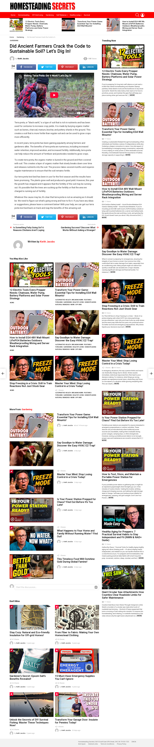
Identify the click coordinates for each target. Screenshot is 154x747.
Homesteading (23, 15)
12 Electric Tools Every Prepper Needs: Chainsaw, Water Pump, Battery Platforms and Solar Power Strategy (36, 25)
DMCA (134, 742)
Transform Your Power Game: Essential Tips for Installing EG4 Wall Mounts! (90, 23)
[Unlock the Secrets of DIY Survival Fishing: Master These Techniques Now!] (32, 704)
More (132, 95)
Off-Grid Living (37, 15)
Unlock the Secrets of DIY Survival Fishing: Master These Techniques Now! (29, 722)
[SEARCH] (137, 15)
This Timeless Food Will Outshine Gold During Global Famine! (76, 560)
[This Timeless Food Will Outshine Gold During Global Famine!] (31, 566)
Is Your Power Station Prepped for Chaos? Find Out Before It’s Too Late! (76, 502)
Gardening (50, 15)
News (12, 302)
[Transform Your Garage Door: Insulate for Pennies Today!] (77, 704)
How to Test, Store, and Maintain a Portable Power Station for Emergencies (121, 477)
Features (87, 300)
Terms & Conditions (107, 744)
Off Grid (78, 304)
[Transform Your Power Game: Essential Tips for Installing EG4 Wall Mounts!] (68, 24)
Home (13, 15)
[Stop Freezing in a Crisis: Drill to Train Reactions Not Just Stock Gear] (32, 368)
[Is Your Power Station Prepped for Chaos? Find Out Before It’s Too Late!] (31, 510)
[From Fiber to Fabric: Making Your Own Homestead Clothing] (77, 617)
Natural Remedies (62, 304)
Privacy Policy (121, 744)
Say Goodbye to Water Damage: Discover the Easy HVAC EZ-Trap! (74, 339)
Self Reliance (61, 15)
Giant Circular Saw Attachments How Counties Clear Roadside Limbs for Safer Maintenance (123, 595)
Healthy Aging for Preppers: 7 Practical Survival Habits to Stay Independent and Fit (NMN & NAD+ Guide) (122, 536)
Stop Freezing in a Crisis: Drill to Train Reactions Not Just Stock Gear (31, 385)
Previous (11, 26)
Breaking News (77, 300)
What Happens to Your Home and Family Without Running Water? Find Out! (77, 533)
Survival (87, 15)
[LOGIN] (142, 15)
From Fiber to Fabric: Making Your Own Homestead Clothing (77, 634)
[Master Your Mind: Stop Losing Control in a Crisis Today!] (77, 368)
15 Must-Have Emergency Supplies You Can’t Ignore (75, 677)
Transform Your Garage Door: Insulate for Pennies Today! (76, 721)
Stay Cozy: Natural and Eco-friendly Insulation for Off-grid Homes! (30, 634)
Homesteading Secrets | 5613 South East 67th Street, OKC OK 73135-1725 (103, 742)
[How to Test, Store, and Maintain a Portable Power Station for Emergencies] (123, 459)
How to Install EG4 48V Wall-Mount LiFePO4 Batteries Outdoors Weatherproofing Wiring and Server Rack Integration (134, 25)
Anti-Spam (82, 744)
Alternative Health (63, 300)
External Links (93, 744)
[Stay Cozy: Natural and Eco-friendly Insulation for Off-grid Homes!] (32, 617)
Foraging (59, 302)
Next (143, 26)
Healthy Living (75, 15)
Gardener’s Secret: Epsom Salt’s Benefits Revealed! (28, 677)
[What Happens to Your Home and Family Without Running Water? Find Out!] (31, 538)
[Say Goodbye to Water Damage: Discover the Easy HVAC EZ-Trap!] (77, 322)
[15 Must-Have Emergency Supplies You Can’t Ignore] (77, 661)
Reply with (96, 587)
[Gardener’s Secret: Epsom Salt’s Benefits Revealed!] (32, 661)
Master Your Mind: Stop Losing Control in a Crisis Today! (72, 385)
